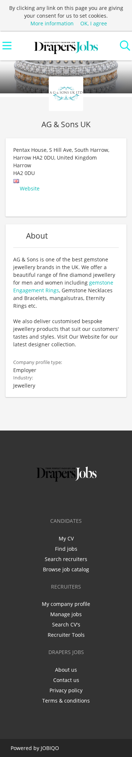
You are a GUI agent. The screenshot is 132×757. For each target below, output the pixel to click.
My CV (66, 538)
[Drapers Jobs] (66, 45)
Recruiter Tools (66, 634)
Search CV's (66, 624)
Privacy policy (66, 690)
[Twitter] (55, 499)
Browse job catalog (66, 569)
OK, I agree (93, 23)
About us (66, 669)
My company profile (66, 603)
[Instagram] (79, 499)
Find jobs (66, 548)
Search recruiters (66, 559)
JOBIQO (50, 747)
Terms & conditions (66, 700)
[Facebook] (43, 499)
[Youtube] (90, 499)
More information (52, 23)
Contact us (66, 679)
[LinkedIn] (67, 499)
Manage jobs (66, 614)
